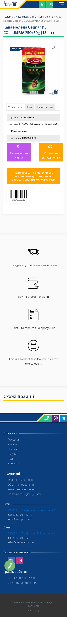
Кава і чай (22, 16)
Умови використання (21, 489)
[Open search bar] (51, 4)
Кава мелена (45, 16)
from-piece (29, 138)
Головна (8, 16)
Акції (10, 459)
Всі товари (36, 124)
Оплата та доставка (20, 480)
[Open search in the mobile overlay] (50, 4)
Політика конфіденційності (24, 494)
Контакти (13, 463)
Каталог (13, 444)
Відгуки (12, 454)
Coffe (33, 16)
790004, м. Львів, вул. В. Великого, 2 (32, 510)
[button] (19, 152)
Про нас (13, 449)
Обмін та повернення (21, 484)
